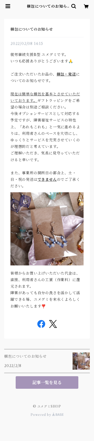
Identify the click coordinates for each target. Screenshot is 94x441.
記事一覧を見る (47, 382)
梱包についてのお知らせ (31, 29)
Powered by (41, 415)
